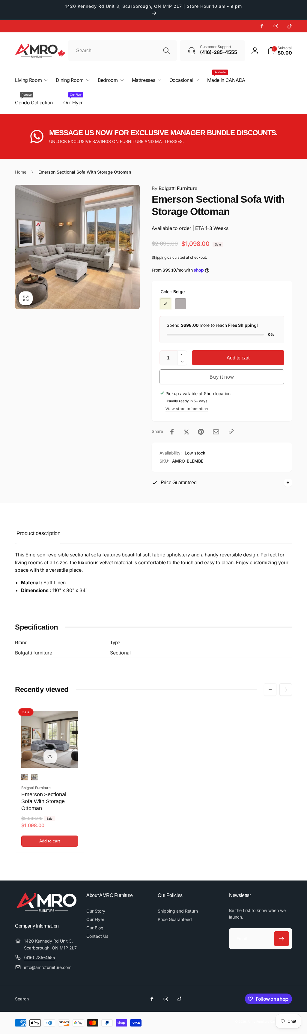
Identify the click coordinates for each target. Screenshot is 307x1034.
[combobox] (122, 50)
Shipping (159, 257)
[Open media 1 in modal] (77, 247)
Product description (38, 533)
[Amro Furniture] (46, 910)
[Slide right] (285, 689)
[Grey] (180, 303)
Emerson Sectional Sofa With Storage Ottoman (43, 801)
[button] (279, 50)
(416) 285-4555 (39, 957)
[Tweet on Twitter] (186, 432)
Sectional (120, 653)
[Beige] (165, 303)
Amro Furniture (258, 1021)
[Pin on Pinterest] (201, 432)
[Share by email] (216, 432)
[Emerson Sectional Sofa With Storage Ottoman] (50, 756)
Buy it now (222, 377)
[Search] (166, 51)
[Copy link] (231, 432)
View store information (186, 409)
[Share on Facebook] (172, 432)
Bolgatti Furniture (174, 188)
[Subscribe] (281, 938)
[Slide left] (270, 689)
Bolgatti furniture (33, 653)
